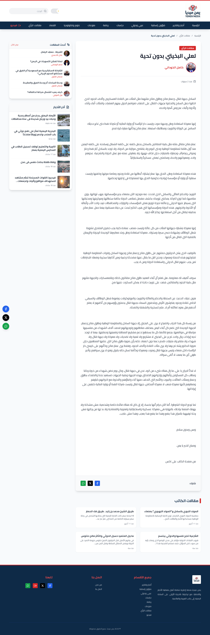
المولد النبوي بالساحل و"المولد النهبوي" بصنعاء (171, 511)
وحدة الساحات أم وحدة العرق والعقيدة (42, 83)
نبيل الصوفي (57, 95)
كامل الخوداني (174, 67)
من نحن (98, 585)
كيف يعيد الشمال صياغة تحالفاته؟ (44, 92)
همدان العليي (57, 76)
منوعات (91, 25)
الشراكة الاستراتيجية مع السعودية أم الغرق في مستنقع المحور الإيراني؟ (39, 72)
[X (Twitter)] (5, 317)
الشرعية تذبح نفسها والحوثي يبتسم (178, 536)
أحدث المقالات (58, 45)
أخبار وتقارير (178, 25)
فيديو (14, 25)
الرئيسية (196, 25)
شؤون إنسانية (158, 25)
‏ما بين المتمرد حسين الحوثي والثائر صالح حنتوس (107, 536)
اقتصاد (52, 25)
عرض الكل (15, 45)
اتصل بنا (98, 589)
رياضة (106, 25)
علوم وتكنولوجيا (72, 25)
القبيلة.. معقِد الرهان (51, 52)
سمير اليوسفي (56, 64)
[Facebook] (5, 309)
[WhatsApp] (5, 326)
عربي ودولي (137, 25)
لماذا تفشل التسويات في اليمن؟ (46, 61)
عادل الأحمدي (56, 55)
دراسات (120, 25)
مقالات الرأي (34, 25)
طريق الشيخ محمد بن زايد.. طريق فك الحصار (110, 511)
